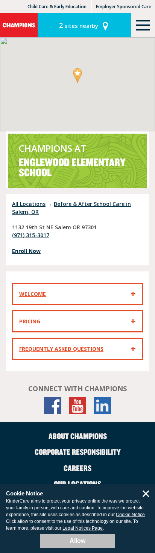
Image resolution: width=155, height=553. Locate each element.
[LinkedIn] (102, 405)
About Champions (78, 436)
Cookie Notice (130, 514)
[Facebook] (52, 405)
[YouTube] (77, 405)
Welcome (32, 293)
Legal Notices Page (82, 528)
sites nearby (78, 25)
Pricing (29, 321)
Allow (77, 541)
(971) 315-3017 (30, 235)
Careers (77, 468)
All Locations (29, 203)
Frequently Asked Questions (61, 348)
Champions (19, 25)
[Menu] (143, 25)
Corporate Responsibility (78, 451)
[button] (77, 76)
